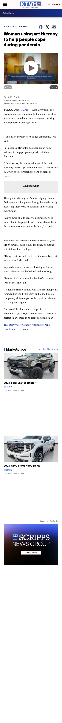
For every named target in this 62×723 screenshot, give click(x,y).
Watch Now (53, 5)
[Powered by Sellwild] (54, 521)
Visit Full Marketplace (48, 349)
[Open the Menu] (5, 4)
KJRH (24, 109)
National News (15, 26)
